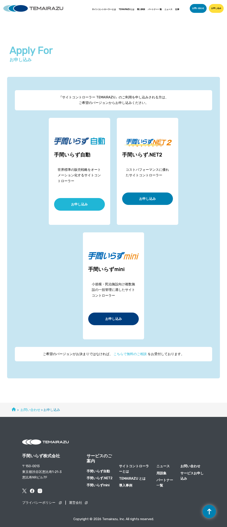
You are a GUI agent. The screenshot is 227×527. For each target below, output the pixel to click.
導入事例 (141, 9)
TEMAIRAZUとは (126, 9)
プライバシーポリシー (39, 503)
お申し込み (216, 8)
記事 (177, 9)
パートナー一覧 (155, 9)
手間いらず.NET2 (99, 478)
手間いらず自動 (98, 471)
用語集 (161, 473)
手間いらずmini (98, 485)
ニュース (168, 9)
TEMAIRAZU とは (132, 478)
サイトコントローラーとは (104, 9)
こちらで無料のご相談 (130, 354)
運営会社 (75, 503)
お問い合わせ (198, 8)
